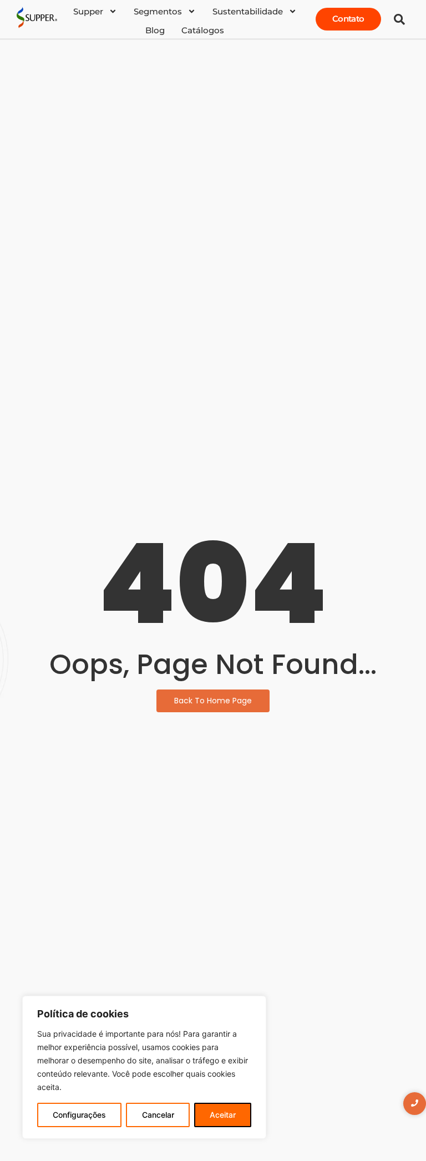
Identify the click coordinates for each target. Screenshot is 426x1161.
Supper (88, 11)
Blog (155, 30)
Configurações (79, 1114)
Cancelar (158, 1114)
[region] (144, 1067)
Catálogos (202, 30)
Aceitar (223, 1114)
